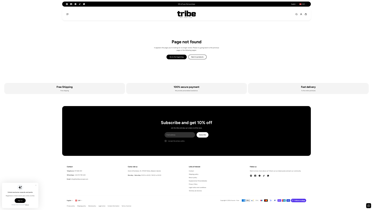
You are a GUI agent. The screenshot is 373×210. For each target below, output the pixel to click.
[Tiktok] (80, 4)
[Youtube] (75, 4)
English (69, 200)
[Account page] (301, 14)
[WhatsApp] (84, 4)
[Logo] (186, 14)
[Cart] (305, 14)
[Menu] (67, 14)
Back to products (197, 57)
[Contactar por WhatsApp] (368, 205)
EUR (79, 200)
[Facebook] (71, 4)
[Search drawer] (296, 14)
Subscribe (202, 135)
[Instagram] (67, 4)
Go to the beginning (177, 57)
